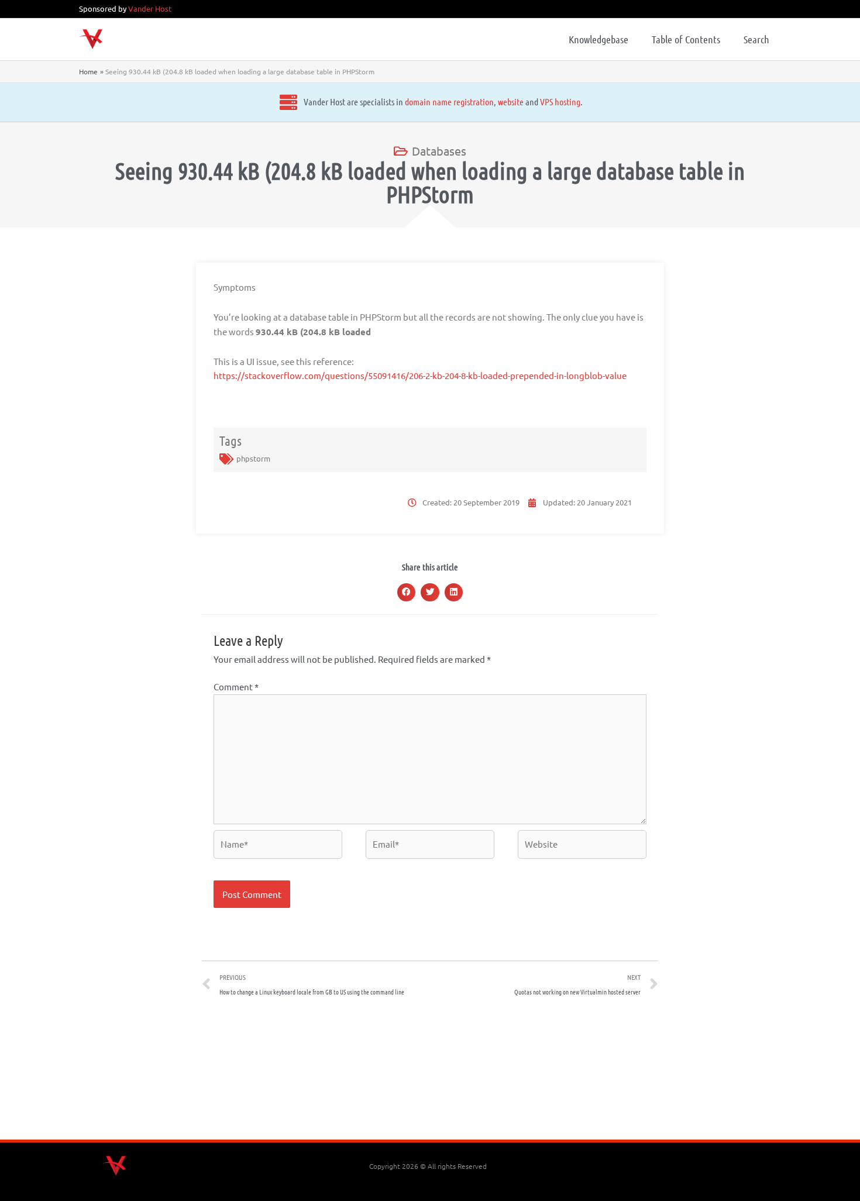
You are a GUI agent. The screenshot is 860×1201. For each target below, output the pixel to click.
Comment (236, 686)
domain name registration (449, 101)
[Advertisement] (430, 1072)
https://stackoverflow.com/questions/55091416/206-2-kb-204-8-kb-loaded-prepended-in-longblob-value (420, 375)
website (511, 101)
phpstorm (253, 458)
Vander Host (149, 8)
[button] (406, 592)
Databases (439, 150)
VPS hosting (560, 101)
